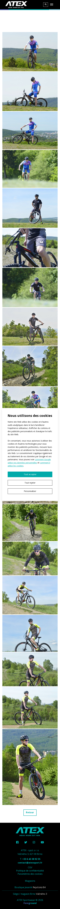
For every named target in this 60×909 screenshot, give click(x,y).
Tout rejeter (30, 482)
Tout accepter (30, 474)
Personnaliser (30, 491)
